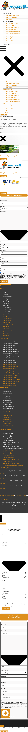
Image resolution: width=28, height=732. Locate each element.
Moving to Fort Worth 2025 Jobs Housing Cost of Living (12, 485)
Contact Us (9, 39)
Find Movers (6, 13)
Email (1, 267)
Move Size (3, 211)
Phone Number (4, 261)
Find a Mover (6, 294)
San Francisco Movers (8, 406)
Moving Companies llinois (9, 347)
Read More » (3, 473)
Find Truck (9, 19)
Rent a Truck (6, 305)
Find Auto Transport (11, 17)
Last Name (3, 256)
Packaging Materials (8, 301)
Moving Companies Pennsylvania (11, 358)
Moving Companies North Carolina (11, 356)
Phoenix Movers (7, 404)
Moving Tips (6, 303)
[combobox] (14, 134)
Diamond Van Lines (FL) (9, 444)
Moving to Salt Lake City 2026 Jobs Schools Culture (11, 470)
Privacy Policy (6, 311)
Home (1, 116)
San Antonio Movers (8, 408)
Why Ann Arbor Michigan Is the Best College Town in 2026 (12, 475)
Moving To (2, 206)
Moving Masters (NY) (8, 440)
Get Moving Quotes (11, 37)
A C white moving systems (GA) (8, 190)
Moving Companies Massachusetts (11, 351)
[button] (14, 63)
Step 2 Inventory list (11, 25)
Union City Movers (7, 393)
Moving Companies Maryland (10, 349)
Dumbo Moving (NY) (8, 435)
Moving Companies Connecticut (10, 343)
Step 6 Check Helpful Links (13, 33)
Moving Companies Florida (9, 345)
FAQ (7, 42)
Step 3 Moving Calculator (12, 27)
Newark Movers (7, 395)
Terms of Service (7, 309)
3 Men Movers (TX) (8, 433)
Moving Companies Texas (9, 360)
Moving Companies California (10, 341)
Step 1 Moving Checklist (12, 23)
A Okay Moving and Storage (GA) (8, 173)
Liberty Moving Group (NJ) (9, 438)
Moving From (3, 200)
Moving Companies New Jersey (10, 353)
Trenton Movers (7, 398)
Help (4, 35)
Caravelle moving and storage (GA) (9, 156)
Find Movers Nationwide (12, 15)
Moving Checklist (7, 298)
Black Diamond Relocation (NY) (11, 442)
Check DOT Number (11, 40)
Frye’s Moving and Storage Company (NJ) (13, 448)
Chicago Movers (7, 391)
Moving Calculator (7, 296)
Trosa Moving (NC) (7, 437)
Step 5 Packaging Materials (13, 31)
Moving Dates (3, 245)
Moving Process (7, 21)
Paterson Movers (7, 400)
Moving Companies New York (10, 355)
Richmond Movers (7, 402)
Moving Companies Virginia (9, 362)
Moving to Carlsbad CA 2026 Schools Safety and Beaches (12, 480)
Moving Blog (6, 44)
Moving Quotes (6, 299)
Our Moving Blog (7, 307)
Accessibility (6, 313)
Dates (3, 575)
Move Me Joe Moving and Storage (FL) (12, 446)
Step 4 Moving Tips (11, 29)
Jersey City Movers (7, 396)
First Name (3, 250)
